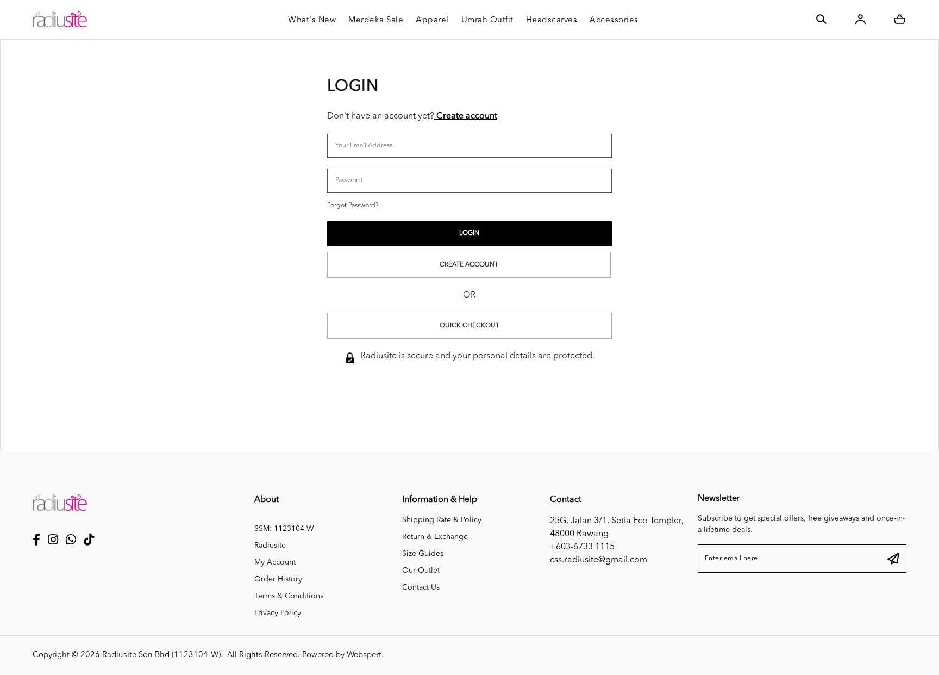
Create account (465, 116)
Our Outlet (421, 570)
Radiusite (270, 545)
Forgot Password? (353, 205)
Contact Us (421, 587)
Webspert (364, 655)
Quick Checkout (469, 326)
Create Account (469, 265)
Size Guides (422, 554)
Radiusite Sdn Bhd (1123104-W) (161, 655)
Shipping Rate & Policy (441, 520)
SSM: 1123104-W (284, 528)
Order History (278, 579)
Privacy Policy (277, 613)
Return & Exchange (435, 537)
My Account (275, 562)
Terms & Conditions (288, 596)
